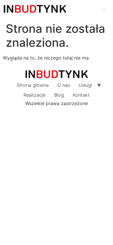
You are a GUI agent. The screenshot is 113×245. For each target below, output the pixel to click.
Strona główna (33, 85)
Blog (59, 95)
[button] (104, 9)
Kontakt (81, 95)
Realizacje (34, 95)
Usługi (85, 85)
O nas (63, 85)
